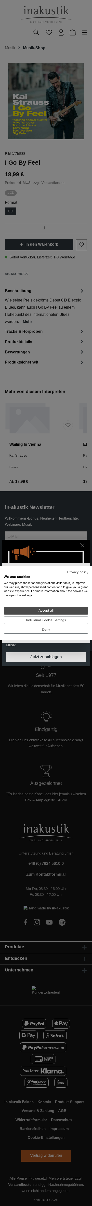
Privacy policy (77, 572)
